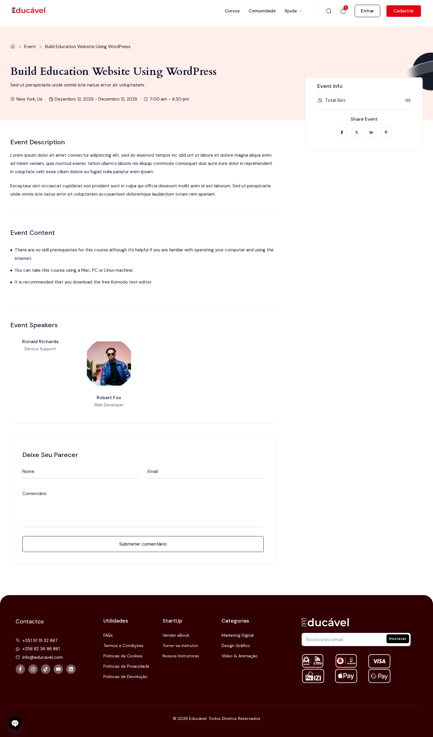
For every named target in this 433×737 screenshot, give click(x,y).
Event (30, 47)
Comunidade (262, 11)
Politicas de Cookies (123, 656)
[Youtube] (58, 669)
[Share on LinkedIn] (371, 132)
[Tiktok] (45, 669)
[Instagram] (33, 669)
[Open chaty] (15, 723)
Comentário (34, 494)
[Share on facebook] (342, 132)
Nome (28, 471)
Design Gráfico (236, 645)
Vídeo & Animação (240, 656)
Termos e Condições (123, 645)
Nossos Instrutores (181, 656)
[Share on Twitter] (357, 132)
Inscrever (397, 638)
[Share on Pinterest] (386, 132)
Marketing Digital (238, 635)
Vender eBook (176, 635)
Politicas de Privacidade (126, 666)
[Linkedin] (71, 669)
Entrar (367, 11)
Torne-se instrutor (180, 645)
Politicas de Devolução (125, 676)
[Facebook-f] (20, 669)
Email (153, 471)
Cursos (232, 11)
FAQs (108, 635)
